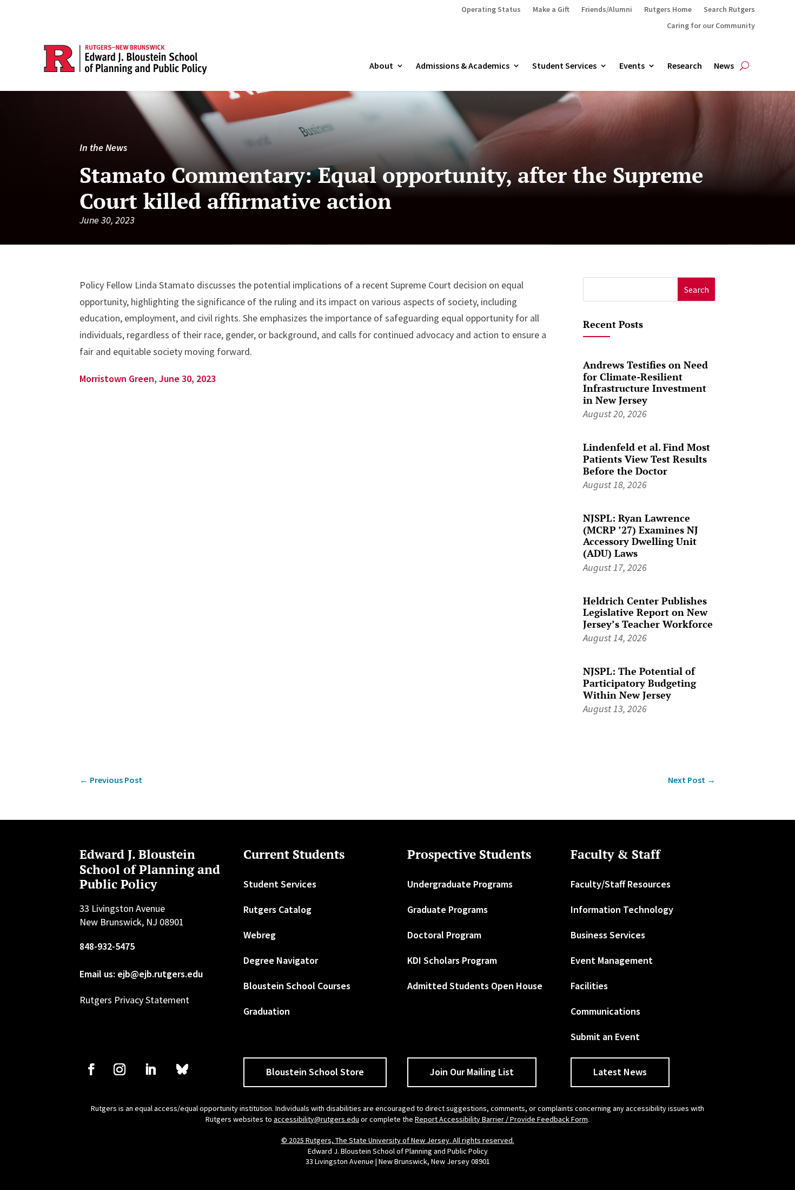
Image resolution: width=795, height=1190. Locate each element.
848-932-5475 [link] (107, 946)
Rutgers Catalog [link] (277, 909)
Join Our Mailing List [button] (472, 1072)
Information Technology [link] (622, 909)
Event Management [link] (612, 960)
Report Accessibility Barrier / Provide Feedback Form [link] (501, 1119)
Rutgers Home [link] (668, 9)
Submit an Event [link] (605, 1036)
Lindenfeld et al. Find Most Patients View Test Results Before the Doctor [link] (646, 459)
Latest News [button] (620, 1072)
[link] (111, 780)
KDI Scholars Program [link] (452, 960)
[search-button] (744, 66)
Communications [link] (605, 1011)
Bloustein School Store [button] (315, 1072)
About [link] (381, 66)
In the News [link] (103, 147)
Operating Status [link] (491, 9)
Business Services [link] (608, 935)
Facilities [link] (589, 985)
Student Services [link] (564, 66)
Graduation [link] (266, 1011)
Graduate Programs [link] (447, 909)
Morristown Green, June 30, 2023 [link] (148, 378)
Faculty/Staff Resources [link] (621, 884)
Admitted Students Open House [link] (474, 985)
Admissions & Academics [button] (462, 66)
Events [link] (632, 66)
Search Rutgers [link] (729, 9)
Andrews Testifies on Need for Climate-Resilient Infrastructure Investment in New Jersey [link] (645, 382)
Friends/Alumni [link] (606, 9)
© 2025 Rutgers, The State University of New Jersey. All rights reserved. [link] (397, 1140)
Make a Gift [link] (551, 9)
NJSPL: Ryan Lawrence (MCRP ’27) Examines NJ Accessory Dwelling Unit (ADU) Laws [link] (640, 535)
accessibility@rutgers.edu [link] (316, 1119)
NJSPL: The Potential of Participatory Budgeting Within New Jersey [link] (639, 683)
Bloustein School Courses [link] (296, 985)
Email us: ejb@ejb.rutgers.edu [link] (141, 974)
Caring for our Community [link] (711, 26)
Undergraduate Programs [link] (460, 884)
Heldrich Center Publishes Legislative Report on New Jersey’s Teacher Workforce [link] (648, 612)
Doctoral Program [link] (444, 935)
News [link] (724, 66)
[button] (696, 289)
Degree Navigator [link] (280, 960)
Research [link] (684, 66)
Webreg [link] (259, 935)
